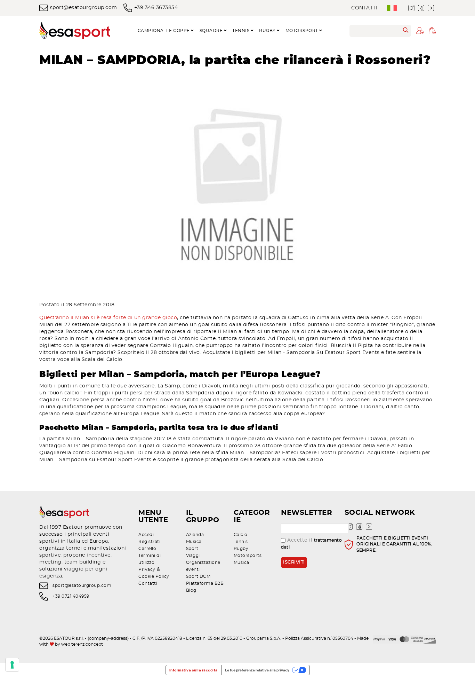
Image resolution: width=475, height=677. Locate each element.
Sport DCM (198, 576)
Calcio (241, 535)
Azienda (195, 535)
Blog (191, 590)
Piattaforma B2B (205, 583)
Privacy (146, 569)
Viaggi (193, 555)
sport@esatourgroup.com (83, 7)
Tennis (241, 542)
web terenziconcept (82, 644)
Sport (192, 548)
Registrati (149, 542)
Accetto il (311, 543)
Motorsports (248, 555)
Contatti (364, 8)
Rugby (241, 548)
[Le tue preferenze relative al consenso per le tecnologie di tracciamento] (12, 664)
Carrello (147, 548)
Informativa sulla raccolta (193, 670)
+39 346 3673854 (156, 7)
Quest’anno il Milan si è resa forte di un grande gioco (108, 317)
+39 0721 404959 (71, 596)
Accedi (146, 535)
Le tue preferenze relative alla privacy (257, 670)
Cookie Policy (153, 576)
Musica (194, 542)
